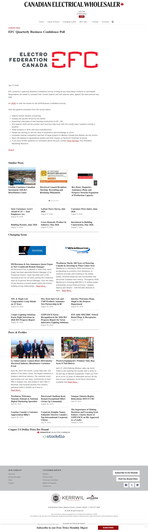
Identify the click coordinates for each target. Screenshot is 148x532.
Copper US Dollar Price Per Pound (28, 429)
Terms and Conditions (50, 480)
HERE (13, 103)
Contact (95, 22)
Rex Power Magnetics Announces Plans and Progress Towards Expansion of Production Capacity (85, 191)
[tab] (49, 200)
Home (41, 22)
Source (11, 150)
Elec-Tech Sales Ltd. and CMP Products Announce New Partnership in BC (53, 301)
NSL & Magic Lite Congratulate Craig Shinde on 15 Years (23, 301)
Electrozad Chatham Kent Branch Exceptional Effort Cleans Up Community (53, 399)
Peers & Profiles (17, 332)
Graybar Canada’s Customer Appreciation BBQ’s (24, 413)
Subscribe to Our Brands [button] (126, 473)
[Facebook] (126, 485)
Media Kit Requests (49, 483)
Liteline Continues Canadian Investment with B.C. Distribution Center (21, 190)
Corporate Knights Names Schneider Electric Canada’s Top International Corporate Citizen (54, 416)
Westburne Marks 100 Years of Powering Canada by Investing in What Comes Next (75, 264)
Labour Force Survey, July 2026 (53, 210)
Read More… (41, 286)
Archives (105, 22)
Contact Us (47, 486)
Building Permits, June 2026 (24, 224)
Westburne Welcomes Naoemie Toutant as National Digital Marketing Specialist (24, 399)
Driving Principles (14, 477)
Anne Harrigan (73, 141)
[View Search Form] (113, 22)
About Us (11, 474)
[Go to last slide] (12, 183)
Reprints (46, 474)
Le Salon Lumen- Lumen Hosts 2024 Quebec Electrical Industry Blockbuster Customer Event (31, 363)
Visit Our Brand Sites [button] (128, 479)
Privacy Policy (48, 477)
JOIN (82, 16)
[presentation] (22, 176)
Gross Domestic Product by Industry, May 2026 (53, 223)
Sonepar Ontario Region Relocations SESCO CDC (83, 397)
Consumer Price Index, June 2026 (84, 210)
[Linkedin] (137, 485)
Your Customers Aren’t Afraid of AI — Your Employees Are (22, 211)
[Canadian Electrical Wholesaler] (22, 22)
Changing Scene (69, 22)
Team (10, 480)
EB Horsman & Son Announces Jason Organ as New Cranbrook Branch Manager (32, 265)
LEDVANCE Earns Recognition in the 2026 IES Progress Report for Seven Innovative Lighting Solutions (54, 318)
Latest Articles (53, 22)
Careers (11, 483)
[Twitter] (131, 485)
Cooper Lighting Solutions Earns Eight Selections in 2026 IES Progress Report (23, 317)
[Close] (146, 526)
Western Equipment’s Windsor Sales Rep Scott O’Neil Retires (75, 362)
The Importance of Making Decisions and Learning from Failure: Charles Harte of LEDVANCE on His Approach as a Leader (85, 414)
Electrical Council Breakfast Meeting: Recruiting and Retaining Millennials (53, 190)
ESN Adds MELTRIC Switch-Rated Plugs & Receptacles (85, 316)
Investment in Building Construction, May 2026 (82, 223)
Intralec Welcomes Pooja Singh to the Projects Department (82, 301)
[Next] (95, 183)
